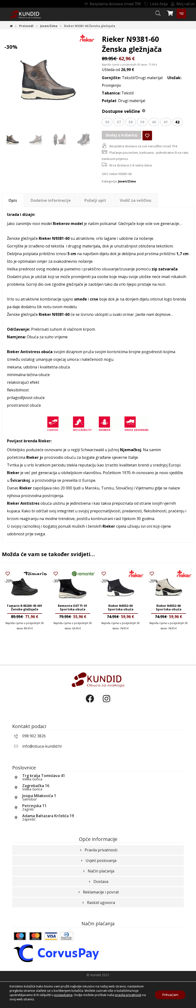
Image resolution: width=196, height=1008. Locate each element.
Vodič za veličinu (135, 200)
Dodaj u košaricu (121, 135)
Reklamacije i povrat (101, 892)
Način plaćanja (101, 871)
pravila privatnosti (128, 995)
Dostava (100, 881)
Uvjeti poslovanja (101, 860)
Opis (12, 200)
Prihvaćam (170, 994)
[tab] (12, 200)
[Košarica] (170, 12)
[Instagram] (106, 702)
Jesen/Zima (127, 181)
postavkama (63, 995)
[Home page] (11, 26)
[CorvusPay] (56, 953)
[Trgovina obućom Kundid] (25, 14)
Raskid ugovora (101, 902)
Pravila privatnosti (101, 850)
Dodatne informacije (51, 200)
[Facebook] (89, 702)
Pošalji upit (95, 200)
